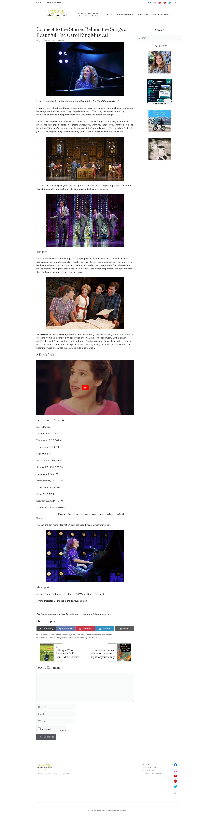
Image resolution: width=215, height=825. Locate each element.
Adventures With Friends (50, 634)
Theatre (109, 634)
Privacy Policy (150, 770)
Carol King (82, 637)
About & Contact (53, 3)
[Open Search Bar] (176, 14)
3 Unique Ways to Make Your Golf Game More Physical (68, 653)
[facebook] (149, 3)
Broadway (66, 634)
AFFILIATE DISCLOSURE (153, 773)
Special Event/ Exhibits (95, 634)
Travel (109, 14)
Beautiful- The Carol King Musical (53, 637)
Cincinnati (92, 637)
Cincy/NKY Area (78, 634)
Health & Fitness (160, 14)
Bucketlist (143, 14)
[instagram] (164, 3)
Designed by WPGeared (118, 810)
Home (38, 3)
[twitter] (175, 770)
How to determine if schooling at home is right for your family (103, 653)
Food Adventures (125, 14)
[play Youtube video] (85, 387)
